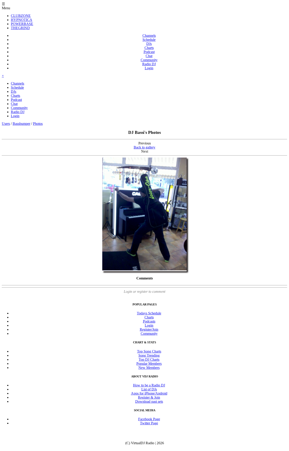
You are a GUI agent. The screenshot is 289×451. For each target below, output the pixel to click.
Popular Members (149, 363)
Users (6, 124)
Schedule (149, 40)
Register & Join (149, 397)
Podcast (149, 52)
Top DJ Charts (149, 359)
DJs (149, 44)
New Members (149, 368)
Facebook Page (149, 419)
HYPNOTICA (21, 20)
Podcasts (149, 321)
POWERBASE (22, 24)
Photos (38, 124)
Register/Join (149, 329)
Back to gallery (144, 147)
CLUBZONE (21, 16)
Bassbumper (21, 124)
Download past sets (149, 401)
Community (149, 60)
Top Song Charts (149, 351)
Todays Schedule (149, 313)
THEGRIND (20, 28)
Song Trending (149, 355)
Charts (149, 48)
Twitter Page (149, 423)
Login (149, 68)
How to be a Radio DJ (149, 385)
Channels (149, 35)
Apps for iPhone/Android (149, 393)
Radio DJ (149, 64)
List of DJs (149, 389)
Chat (149, 56)
